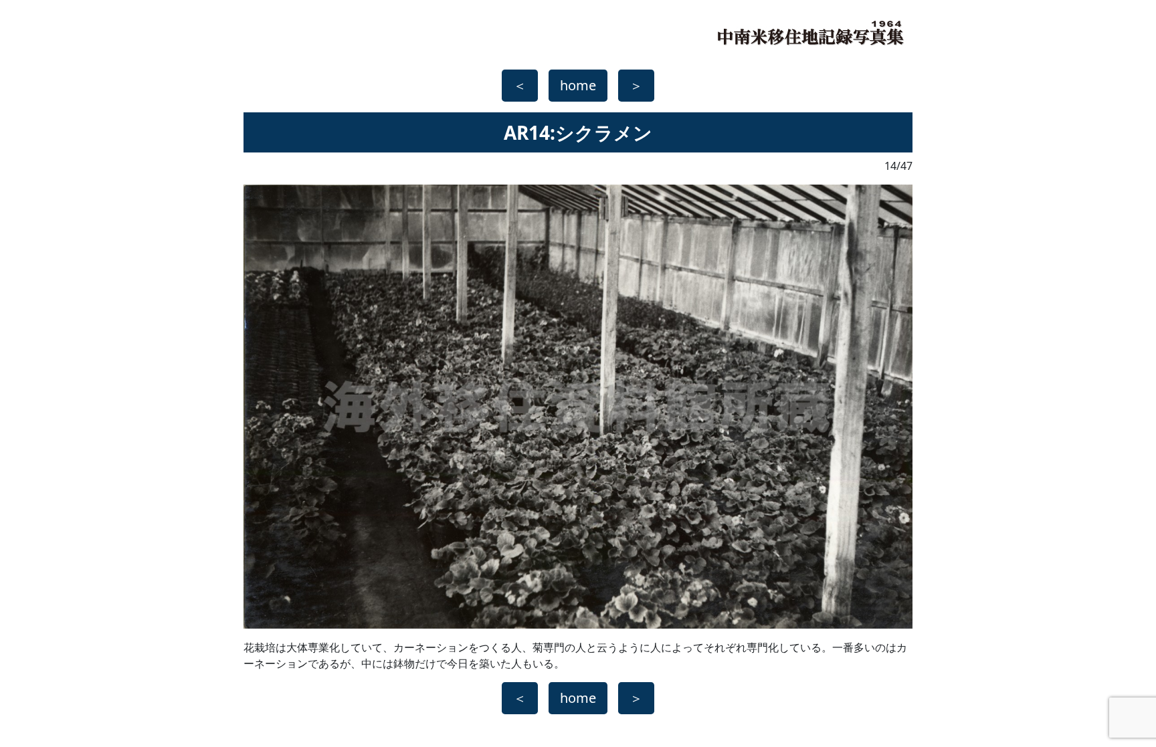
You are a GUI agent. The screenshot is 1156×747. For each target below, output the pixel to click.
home (578, 85)
